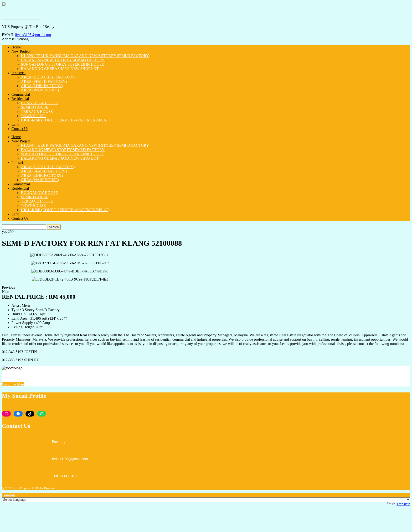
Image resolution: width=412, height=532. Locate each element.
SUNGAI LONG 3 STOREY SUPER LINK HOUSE (62, 64)
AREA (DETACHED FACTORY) (48, 77)
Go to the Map (13, 384)
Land (15, 124)
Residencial (20, 99)
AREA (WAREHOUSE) (40, 90)
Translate (403, 504)
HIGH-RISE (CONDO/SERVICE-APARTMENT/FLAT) (65, 120)
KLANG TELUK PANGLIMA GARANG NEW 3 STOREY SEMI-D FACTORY (85, 56)
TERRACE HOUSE (37, 112)
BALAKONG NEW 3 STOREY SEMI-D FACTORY (63, 60)
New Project (20, 51)
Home (16, 47)
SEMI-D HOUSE (34, 107)
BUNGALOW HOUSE (39, 103)
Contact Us (19, 129)
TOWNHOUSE (33, 116)
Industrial (18, 73)
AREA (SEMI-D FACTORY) (44, 81)
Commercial (20, 94)
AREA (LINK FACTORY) (42, 86)
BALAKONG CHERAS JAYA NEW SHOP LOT (60, 69)
